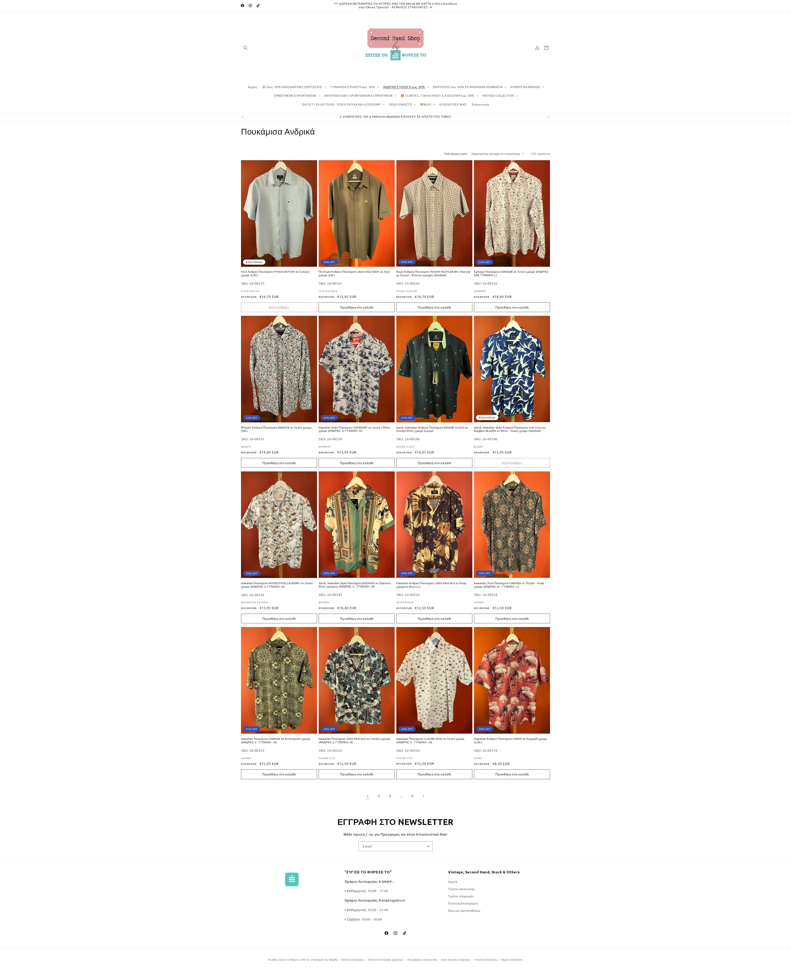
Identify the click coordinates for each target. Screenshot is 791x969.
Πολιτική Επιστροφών (463, 903)
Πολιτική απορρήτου (352, 959)
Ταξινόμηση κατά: (455, 153)
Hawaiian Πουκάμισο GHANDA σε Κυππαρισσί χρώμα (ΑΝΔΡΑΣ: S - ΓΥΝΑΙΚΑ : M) (275, 740)
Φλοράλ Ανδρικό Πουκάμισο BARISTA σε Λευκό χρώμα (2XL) (276, 429)
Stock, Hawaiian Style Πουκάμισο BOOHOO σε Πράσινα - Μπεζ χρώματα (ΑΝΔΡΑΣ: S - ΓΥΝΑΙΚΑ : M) (355, 584)
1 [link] (368, 796)
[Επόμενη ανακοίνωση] (548, 117)
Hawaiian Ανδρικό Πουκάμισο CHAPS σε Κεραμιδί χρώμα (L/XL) (510, 740)
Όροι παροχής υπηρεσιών (455, 959)
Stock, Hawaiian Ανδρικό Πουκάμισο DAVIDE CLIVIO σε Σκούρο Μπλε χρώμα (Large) (432, 429)
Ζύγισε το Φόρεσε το (290, 959)
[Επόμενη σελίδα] (423, 796)
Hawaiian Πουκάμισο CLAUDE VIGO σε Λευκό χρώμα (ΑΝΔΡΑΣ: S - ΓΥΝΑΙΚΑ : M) (430, 740)
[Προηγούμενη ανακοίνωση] (242, 117)
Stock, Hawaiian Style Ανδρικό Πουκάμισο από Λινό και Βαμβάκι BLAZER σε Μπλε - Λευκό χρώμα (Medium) (510, 429)
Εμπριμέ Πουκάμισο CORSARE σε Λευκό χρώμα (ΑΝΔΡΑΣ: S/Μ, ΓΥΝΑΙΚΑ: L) (511, 273)
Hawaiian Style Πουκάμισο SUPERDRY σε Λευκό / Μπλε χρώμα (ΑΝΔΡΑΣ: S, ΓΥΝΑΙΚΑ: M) (354, 429)
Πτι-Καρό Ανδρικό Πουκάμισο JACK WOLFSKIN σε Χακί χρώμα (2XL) (354, 273)
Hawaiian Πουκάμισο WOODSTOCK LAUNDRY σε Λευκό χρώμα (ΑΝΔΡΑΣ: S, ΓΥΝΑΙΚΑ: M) (277, 584)
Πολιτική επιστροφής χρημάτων (385, 959)
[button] (245, 47)
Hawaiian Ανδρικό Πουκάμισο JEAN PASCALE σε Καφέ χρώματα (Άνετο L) (431, 584)
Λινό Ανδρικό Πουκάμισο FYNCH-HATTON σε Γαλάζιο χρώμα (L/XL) (275, 273)
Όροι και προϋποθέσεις (464, 910)
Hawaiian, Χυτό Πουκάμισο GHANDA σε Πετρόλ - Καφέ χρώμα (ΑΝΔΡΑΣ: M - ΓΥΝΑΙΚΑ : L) (509, 584)
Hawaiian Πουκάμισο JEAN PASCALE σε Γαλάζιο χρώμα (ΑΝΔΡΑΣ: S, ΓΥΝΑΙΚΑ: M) (354, 740)
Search (453, 881)
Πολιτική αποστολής (486, 959)
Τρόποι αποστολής (461, 889)
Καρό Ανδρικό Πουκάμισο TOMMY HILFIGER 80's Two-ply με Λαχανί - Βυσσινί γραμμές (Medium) (433, 273)
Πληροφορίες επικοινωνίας (422, 959)
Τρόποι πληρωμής (461, 896)
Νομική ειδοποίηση (512, 959)
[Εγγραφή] (427, 846)
